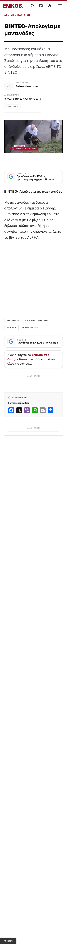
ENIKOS (13, 6)
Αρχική (9, 15)
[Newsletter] (41, 6)
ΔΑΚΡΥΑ (11, 327)
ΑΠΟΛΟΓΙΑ (13, 320)
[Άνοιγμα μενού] (60, 6)
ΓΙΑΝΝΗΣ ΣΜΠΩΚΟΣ (37, 320)
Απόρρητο (9, 941)
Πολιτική (23, 15)
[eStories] (49, 6)
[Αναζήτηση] (32, 6)
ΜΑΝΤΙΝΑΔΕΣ (30, 327)
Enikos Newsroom (27, 86)
